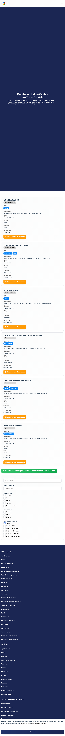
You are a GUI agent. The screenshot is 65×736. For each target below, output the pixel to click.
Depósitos (4, 687)
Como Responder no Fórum (9, 711)
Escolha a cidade (8, 478)
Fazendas (4, 683)
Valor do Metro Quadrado (9, 575)
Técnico (8, 503)
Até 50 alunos (10, 526)
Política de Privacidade (38, 723)
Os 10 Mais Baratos (7, 579)
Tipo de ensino (7, 493)
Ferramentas (5, 567)
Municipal (9, 514)
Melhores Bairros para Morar (10, 571)
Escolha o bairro (8, 485)
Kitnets (3, 675)
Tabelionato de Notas (8, 605)
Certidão (4, 594)
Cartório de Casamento (8, 598)
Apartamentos (5, 649)
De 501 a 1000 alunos (12, 533)
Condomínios (5, 556)
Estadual (8, 517)
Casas (3, 652)
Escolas (3, 613)
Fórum (3, 560)
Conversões (5, 617)
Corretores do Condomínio (9, 639)
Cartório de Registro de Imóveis (11, 601)
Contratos (4, 624)
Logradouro (5, 609)
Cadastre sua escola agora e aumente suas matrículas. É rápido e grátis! (30, 471)
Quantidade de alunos (10, 521)
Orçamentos (5, 582)
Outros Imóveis (6, 694)
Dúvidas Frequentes (7, 715)
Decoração (4, 586)
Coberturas (4, 671)
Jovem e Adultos (11, 506)
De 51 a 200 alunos (12, 528)
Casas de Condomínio (8, 660)
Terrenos (4, 664)
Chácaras (4, 656)
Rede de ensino (7, 509)
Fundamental (10, 498)
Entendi (32, 732)
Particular (9, 512)
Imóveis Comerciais (7, 690)
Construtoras (5, 632)
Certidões (4, 590)
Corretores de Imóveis (8, 620)
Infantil (8, 495)
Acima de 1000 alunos (13, 536)
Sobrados (4, 668)
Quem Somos (5, 704)
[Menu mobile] (62, 3)
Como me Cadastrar (7, 707)
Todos (8, 523)
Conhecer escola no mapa (16, 237)
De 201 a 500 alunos (12, 531)
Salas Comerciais (6, 679)
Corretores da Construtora (9, 636)
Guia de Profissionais (7, 563)
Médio (8, 500)
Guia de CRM (5, 628)
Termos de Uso (25, 723)
